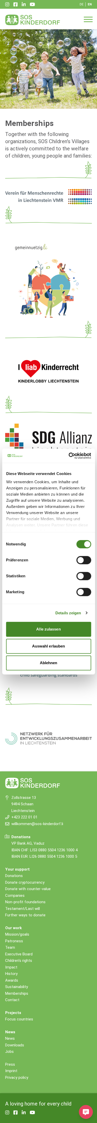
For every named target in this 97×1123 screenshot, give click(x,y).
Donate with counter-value (28, 889)
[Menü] (88, 19)
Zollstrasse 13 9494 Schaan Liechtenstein (23, 804)
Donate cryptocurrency (24, 882)
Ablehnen (48, 663)
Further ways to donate (25, 915)
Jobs (9, 1051)
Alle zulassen (48, 629)
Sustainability (16, 986)
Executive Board (19, 954)
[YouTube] (32, 4)
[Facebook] (15, 4)
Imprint (11, 1071)
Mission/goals (17, 934)
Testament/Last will (22, 908)
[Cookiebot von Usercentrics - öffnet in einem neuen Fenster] (69, 455)
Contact (12, 1000)
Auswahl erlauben (48, 646)
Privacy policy (16, 1077)
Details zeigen (68, 613)
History (11, 973)
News (10, 1038)
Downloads (14, 1045)
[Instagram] (7, 4)
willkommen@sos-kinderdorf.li (37, 823)
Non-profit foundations (25, 902)
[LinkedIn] (24, 4)
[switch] (83, 560)
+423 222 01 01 (24, 817)
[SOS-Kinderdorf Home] (32, 19)
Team (10, 947)
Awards (11, 980)
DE (82, 4)
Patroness (14, 941)
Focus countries (19, 1019)
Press (10, 1064)
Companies (15, 895)
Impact (11, 967)
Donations (14, 875)
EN (90, 4)
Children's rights (18, 960)
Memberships (16, 993)
